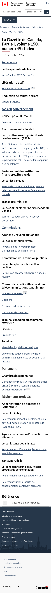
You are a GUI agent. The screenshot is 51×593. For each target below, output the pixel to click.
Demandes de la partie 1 (15, 312)
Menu (10, 19)
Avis (5, 571)
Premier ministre (8, 537)
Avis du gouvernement (17, 109)
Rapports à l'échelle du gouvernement (17, 533)
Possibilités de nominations (17, 122)
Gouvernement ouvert (10, 545)
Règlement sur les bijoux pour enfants (23, 475)
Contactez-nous (8, 512)
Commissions (11, 227)
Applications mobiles (12, 563)
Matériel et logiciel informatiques (20, 347)
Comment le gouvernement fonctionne (17, 541)
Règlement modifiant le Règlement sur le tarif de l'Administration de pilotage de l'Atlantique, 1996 (24, 422)
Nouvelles (6, 524)
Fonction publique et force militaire (16, 520)
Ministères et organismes (12, 516)
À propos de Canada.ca (13, 567)
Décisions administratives (16, 306)
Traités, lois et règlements (12, 528)
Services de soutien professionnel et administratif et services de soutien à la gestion (23, 357)
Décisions (7, 299)
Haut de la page (8, 587)
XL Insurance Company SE (16, 88)
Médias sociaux (10, 559)
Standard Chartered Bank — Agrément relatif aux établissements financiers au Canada (23, 190)
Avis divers (9, 62)
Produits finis (9, 335)
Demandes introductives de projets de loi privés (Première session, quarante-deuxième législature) (24, 385)
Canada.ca (4, 27)
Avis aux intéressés (12, 293)
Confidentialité (10, 576)
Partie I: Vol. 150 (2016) (12, 32)
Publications (37, 27)
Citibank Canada (11, 101)
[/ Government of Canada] (19, 3)
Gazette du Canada (20, 27)
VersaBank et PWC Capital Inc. (18, 75)
